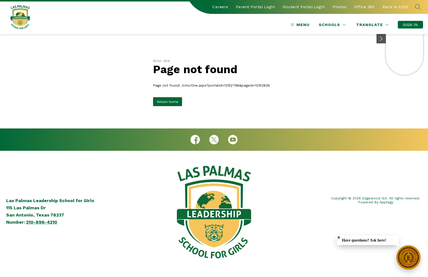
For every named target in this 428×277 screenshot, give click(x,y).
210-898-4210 (41, 222)
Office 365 (364, 6)
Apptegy (386, 202)
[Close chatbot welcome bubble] (339, 237)
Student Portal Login (304, 6)
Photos (339, 6)
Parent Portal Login (255, 6)
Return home (167, 102)
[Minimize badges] (381, 38)
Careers (220, 6)
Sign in (410, 24)
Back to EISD (395, 6)
